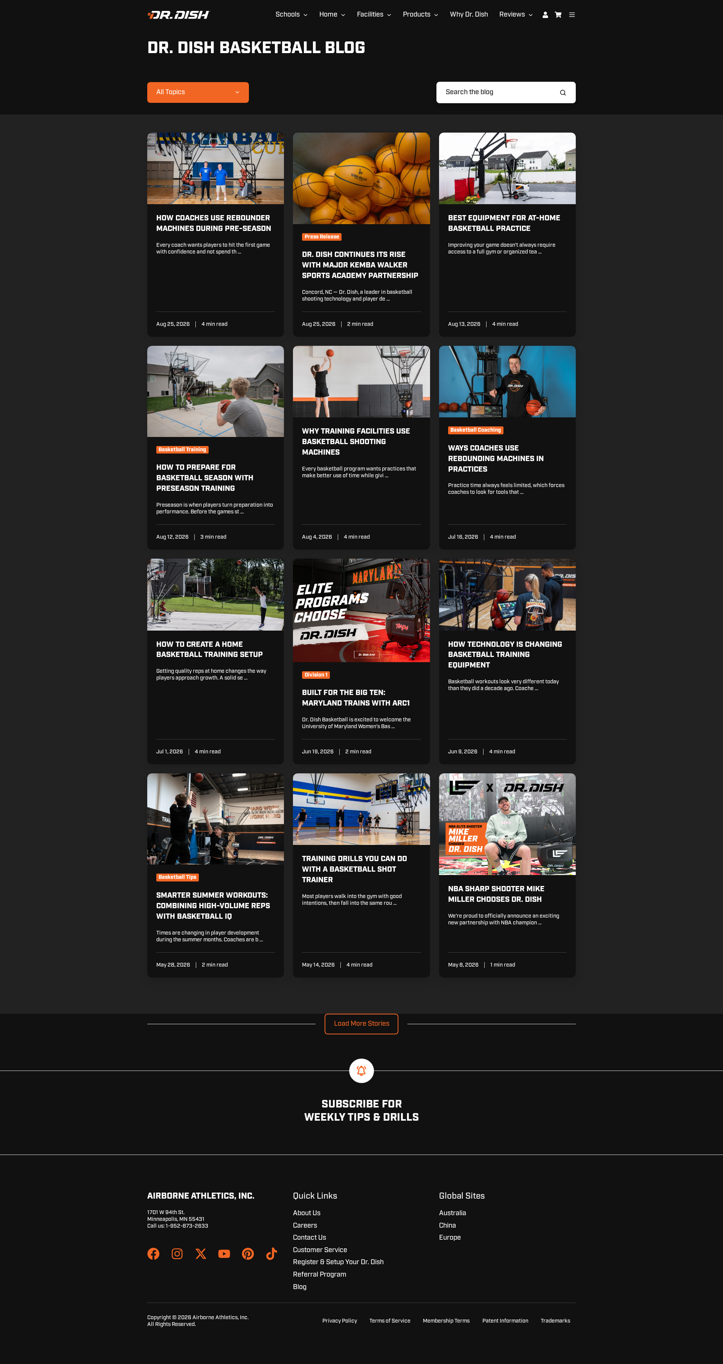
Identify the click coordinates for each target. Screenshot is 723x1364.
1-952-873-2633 (187, 1225)
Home (328, 15)
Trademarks (555, 1320)
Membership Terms (446, 1320)
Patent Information (505, 1320)
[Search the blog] (563, 92)
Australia (452, 1213)
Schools (288, 15)
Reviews (512, 15)
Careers (305, 1226)
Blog (300, 1287)
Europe (450, 1238)
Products (416, 15)
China (447, 1226)
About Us (306, 1213)
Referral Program (319, 1275)
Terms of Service (389, 1320)
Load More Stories (361, 1024)
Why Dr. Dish (469, 15)
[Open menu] (572, 14)
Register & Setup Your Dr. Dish (338, 1262)
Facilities (370, 15)
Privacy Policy (339, 1320)
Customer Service (320, 1250)
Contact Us (309, 1238)
